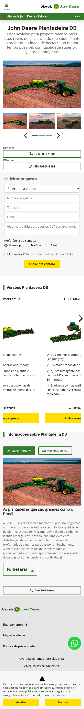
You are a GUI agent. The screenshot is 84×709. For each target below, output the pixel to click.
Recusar (63, 702)
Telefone (36, 245)
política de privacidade (38, 691)
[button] (7, 86)
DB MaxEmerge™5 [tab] (19, 451)
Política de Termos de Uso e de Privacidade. (48, 254)
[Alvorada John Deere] (60, 6)
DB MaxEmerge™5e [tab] (55, 451)
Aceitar (21, 702)
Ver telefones (44, 590)
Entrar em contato (42, 264)
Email (54, 245)
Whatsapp (15, 245)
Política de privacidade (19, 646)
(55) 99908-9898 (44, 166)
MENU (7, 9)
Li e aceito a (41, 254)
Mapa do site (12, 635)
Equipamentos (13, 624)
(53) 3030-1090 (44, 154)
